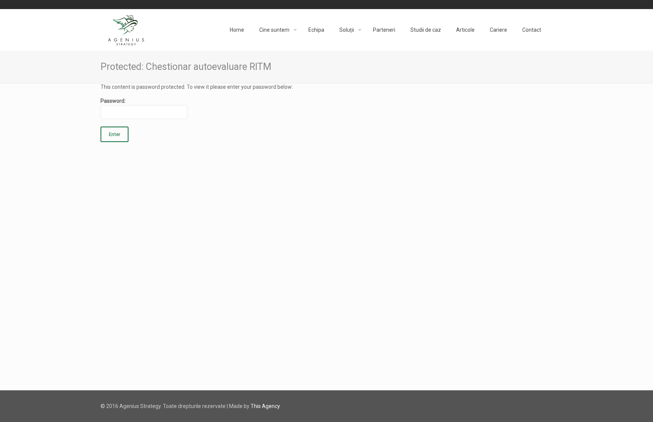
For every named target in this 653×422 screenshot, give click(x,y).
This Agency (265, 406)
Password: (113, 101)
